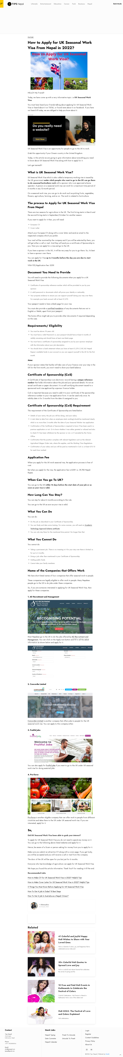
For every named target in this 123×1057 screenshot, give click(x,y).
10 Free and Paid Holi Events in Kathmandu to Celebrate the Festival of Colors (74, 988)
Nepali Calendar (51, 1042)
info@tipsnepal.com (10, 1049)
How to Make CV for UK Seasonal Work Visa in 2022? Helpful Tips (55, 877)
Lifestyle (34, 4)
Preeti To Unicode (68, 1035)
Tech (74, 4)
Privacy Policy (90, 1041)
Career (66, 4)
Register (88, 1034)
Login (87, 1030)
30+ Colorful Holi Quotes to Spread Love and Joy (72, 964)
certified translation (55, 308)
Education (57, 4)
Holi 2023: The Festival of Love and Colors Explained (74, 1012)
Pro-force (32, 817)
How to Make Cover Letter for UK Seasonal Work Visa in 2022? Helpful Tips (58, 882)
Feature (30, 37)
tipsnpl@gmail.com (10, 1051)
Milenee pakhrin (45, 904)
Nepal (90, 4)
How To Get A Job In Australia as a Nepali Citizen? (48, 896)
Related (33, 927)
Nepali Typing (50, 1035)
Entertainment (45, 4)
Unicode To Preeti (68, 1038)
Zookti (107, 1054)
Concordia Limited (35, 721)
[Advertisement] (61, 21)
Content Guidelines (92, 1037)
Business (81, 4)
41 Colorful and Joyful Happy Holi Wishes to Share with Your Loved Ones (74, 939)
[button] (120, 1055)
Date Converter (50, 1038)
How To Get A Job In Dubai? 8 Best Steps (44, 891)
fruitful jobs (50, 765)
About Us (88, 1044)
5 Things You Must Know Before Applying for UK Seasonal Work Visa (55, 887)
